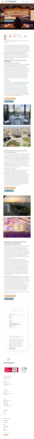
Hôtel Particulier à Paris (6, 400)
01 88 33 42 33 (5, 385)
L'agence (5, 422)
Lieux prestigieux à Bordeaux (7, 405)
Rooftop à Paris (5, 402)
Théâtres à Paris (5, 401)
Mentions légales (5, 378)
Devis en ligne (25, 1)
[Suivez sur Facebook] (4, 435)
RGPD (10, 378)
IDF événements (23, 280)
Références (6, 426)
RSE (4, 424)
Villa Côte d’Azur (5, 404)
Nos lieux (5, 420)
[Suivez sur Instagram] (7, 435)
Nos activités (6, 418)
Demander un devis (10, 18)
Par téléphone (9, 20)
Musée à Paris (5, 403)
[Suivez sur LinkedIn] (6, 435)
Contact (5, 430)
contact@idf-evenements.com (7, 384)
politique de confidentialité (13, 337)
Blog (4, 428)
